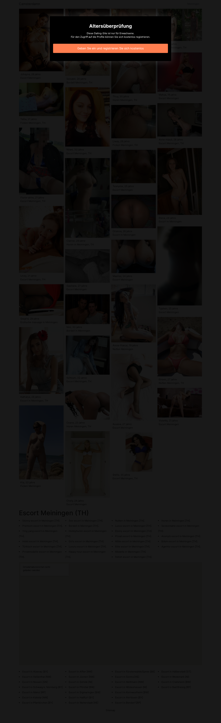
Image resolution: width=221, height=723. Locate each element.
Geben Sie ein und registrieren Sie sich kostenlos (110, 48)
